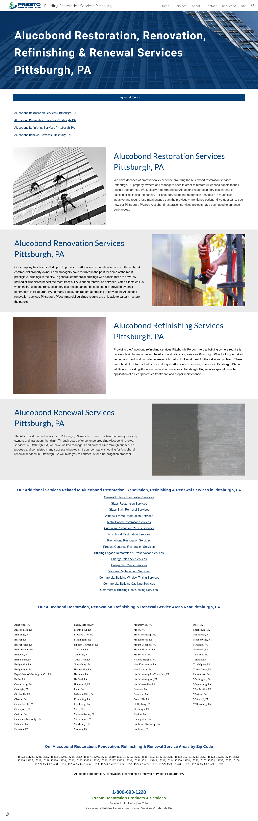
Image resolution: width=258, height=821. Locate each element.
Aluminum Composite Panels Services (129, 528)
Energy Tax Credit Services (129, 565)
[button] (253, 5)
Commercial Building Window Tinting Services (129, 577)
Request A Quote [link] (234, 6)
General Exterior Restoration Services (129, 497)
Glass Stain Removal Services (129, 509)
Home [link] (164, 6)
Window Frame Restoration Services (129, 515)
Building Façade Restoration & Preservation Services (129, 553)
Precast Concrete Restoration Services (129, 546)
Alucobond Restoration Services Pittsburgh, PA (45, 113)
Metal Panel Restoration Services (129, 522)
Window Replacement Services (129, 571)
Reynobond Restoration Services (129, 540)
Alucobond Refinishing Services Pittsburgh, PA (44, 127)
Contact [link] (211, 6)
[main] (129, 50)
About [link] (196, 6)
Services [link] (180, 6)
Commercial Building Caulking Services (129, 583)
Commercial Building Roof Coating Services (129, 589)
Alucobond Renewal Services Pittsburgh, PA (43, 135)
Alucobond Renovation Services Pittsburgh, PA (45, 120)
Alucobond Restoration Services (129, 534)
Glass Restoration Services (129, 503)
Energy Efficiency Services (129, 559)
